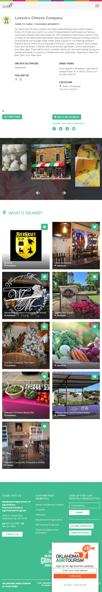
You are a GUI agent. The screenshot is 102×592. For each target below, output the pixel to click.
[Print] (74, 129)
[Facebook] (16, 79)
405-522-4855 (9, 526)
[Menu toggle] (97, 5)
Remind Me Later (80, 585)
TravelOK (40, 509)
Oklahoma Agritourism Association (47, 531)
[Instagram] (21, 79)
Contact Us (12, 534)
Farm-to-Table (24, 24)
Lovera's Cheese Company (39, 18)
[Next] (64, 193)
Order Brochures (80, 532)
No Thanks (68, 585)
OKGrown (40, 514)
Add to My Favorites (68, 117)
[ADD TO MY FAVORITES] (44, 227)
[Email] (67, 129)
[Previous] (38, 193)
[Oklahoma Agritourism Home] (8, 5)
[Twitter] (61, 129)
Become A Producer (81, 526)
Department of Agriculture (49, 519)
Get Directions (12, 116)
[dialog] (75, 567)
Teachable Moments (47, 24)
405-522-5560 (12, 523)
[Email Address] (84, 505)
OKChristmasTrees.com (47, 524)
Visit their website (68, 89)
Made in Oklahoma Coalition (50, 504)
